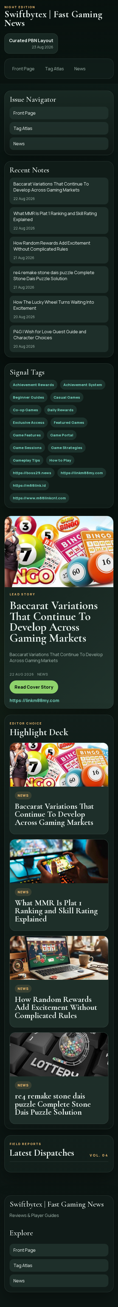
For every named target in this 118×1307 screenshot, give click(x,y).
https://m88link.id (29, 485)
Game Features (27, 435)
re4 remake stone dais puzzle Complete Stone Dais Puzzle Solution (53, 1104)
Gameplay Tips (26, 460)
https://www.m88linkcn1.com (39, 497)
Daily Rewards (60, 409)
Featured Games (69, 422)
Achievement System (82, 384)
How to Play (60, 460)
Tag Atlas (54, 69)
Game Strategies (66, 447)
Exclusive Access (28, 422)
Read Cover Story (34, 687)
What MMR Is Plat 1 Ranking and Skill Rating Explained (56, 911)
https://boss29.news (32, 472)
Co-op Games (25, 409)
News (80, 69)
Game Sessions (27, 447)
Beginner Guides (28, 397)
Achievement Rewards (33, 384)
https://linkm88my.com (82, 472)
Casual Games (67, 397)
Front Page (23, 69)
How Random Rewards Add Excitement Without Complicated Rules (56, 1007)
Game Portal (61, 435)
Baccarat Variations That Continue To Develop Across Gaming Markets (54, 814)
